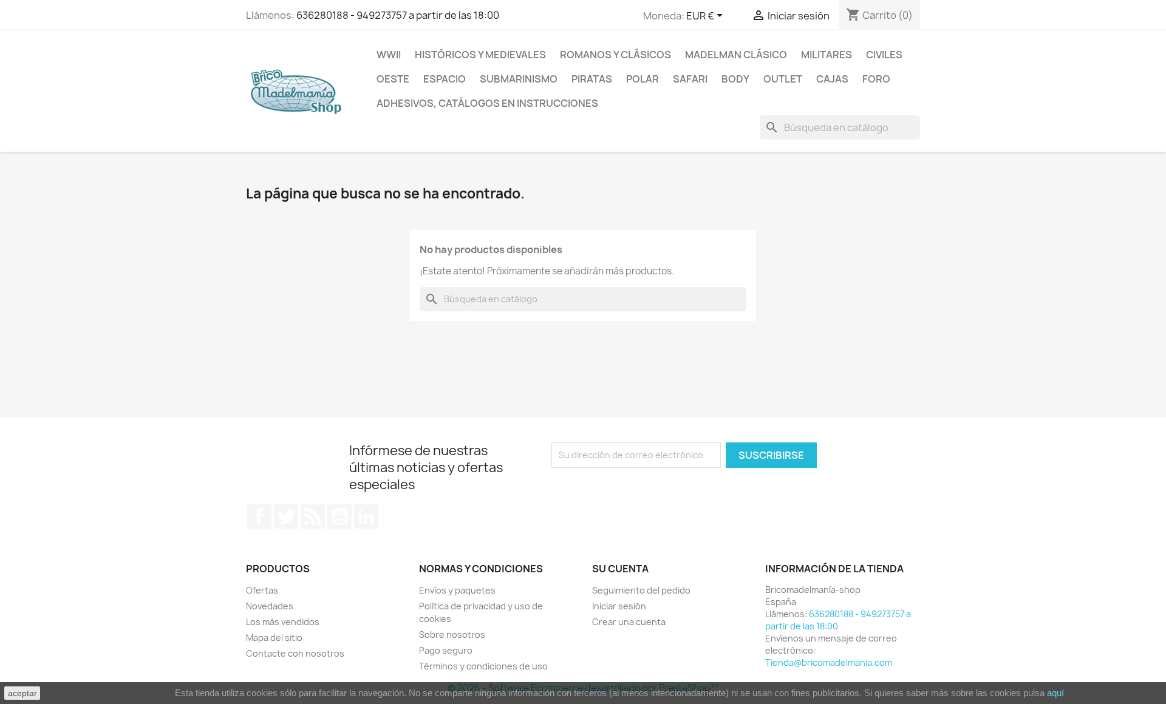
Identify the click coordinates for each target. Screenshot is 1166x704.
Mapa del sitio (274, 637)
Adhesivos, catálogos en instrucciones (487, 103)
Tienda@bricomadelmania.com (828, 662)
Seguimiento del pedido (641, 590)
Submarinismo (518, 79)
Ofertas (262, 590)
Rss (313, 516)
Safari (690, 79)
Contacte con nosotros (295, 653)
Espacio (444, 79)
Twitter (286, 516)
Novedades (269, 606)
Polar (642, 79)
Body (735, 79)
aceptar (22, 693)
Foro (876, 79)
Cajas (832, 79)
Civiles (884, 54)
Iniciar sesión (619, 606)
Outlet (782, 79)
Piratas (591, 79)
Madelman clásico (736, 54)
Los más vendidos (282, 622)
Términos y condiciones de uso (483, 666)
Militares (826, 54)
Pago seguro (445, 650)
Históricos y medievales (480, 54)
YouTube (339, 516)
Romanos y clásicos (615, 54)
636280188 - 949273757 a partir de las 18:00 (397, 15)
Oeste (393, 79)
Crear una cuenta (629, 622)
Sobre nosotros (452, 634)
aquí (1055, 693)
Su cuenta (620, 568)
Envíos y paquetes (457, 590)
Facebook (259, 516)
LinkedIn (366, 516)
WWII (389, 54)
